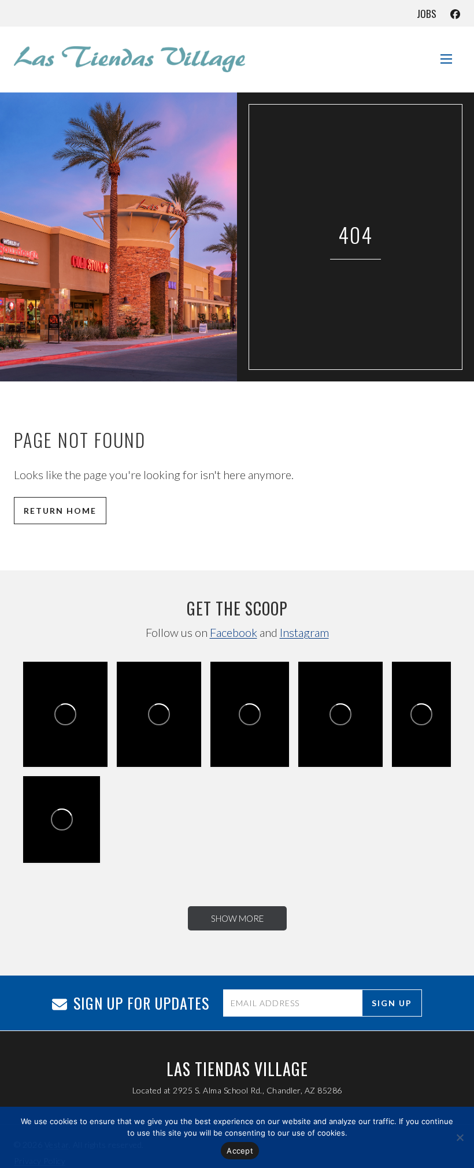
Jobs (426, 13)
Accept (240, 1150)
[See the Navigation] (446, 54)
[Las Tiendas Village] (129, 59)
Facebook (233, 632)
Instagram (304, 632)
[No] (459, 1137)
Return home (60, 511)
